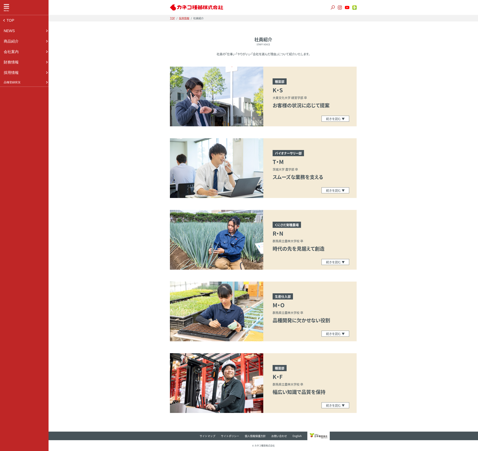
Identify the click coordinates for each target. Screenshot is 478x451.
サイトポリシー (230, 436)
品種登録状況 (12, 82)
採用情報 (11, 73)
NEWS (9, 31)
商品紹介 (11, 41)
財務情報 (11, 62)
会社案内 (11, 52)
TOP (10, 20)
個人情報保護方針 (255, 436)
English (297, 436)
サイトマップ (207, 436)
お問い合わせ (279, 436)
